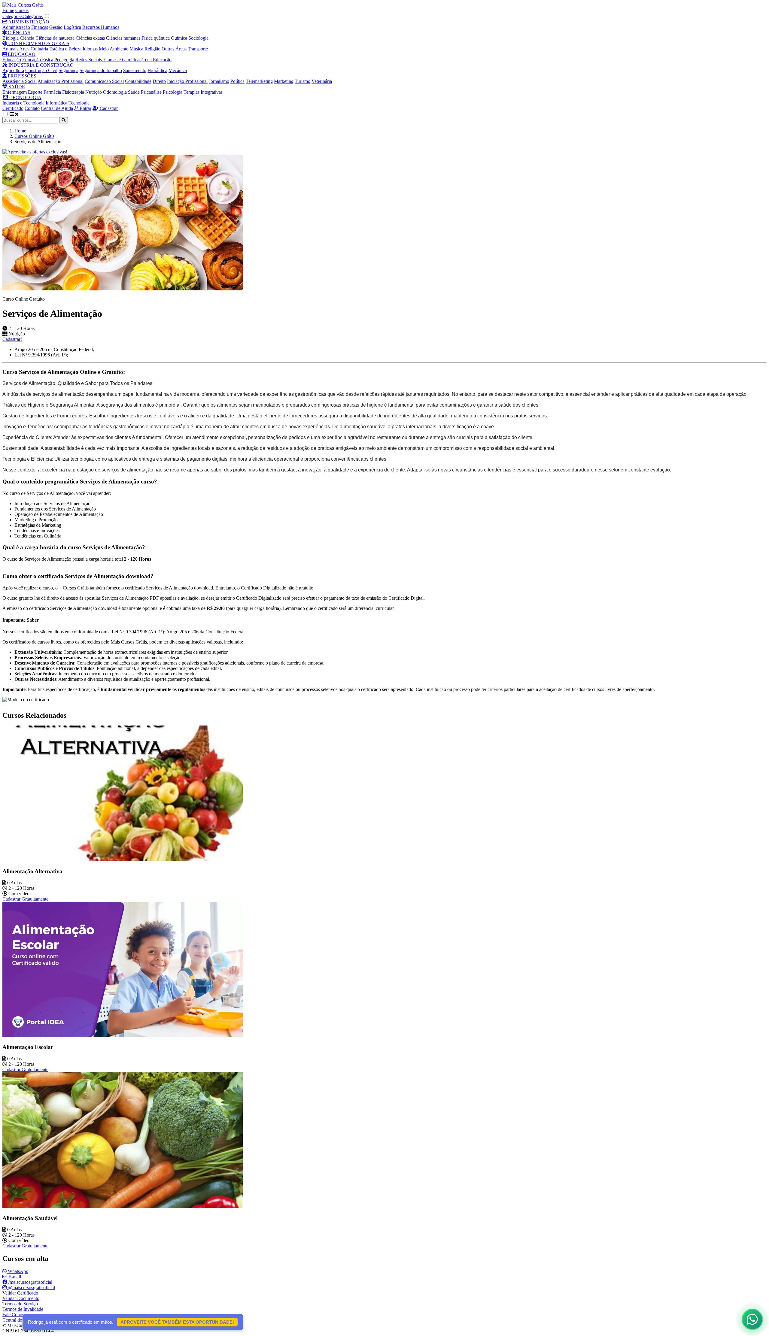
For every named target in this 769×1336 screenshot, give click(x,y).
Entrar (84, 108)
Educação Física (37, 59)
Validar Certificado (20, 1292)
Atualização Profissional (61, 81)
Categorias (12, 16)
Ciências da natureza (54, 38)
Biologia (10, 38)
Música (136, 48)
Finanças (39, 27)
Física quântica (155, 38)
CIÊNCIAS (18, 32)
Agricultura (13, 70)
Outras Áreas (174, 48)
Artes (24, 48)
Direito (159, 81)
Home (8, 10)
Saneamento (134, 70)
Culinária (39, 48)
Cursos (22, 10)
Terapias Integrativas (203, 92)
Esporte (35, 92)
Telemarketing (259, 81)
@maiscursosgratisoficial (31, 1287)
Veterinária (322, 81)
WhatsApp (17, 1271)
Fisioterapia (73, 92)
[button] (8, 114)
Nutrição (93, 92)
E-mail (14, 1276)
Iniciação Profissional (187, 81)
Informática (56, 102)
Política (237, 81)
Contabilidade (138, 81)
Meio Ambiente (113, 48)
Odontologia (115, 92)
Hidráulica (157, 70)
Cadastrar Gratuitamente (25, 898)
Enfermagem (14, 92)
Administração (16, 27)
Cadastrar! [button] (12, 339)
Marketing (283, 81)
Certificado (12, 108)
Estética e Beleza (65, 48)
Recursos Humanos (100, 27)
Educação (11, 59)
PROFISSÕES (21, 75)
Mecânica (178, 70)
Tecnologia (79, 102)
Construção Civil (41, 70)
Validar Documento (20, 1298)
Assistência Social (19, 81)
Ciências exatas (90, 38)
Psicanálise (151, 92)
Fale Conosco (15, 1314)
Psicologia (172, 92)
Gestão (55, 27)
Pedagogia (64, 59)
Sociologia (198, 38)
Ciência (27, 38)
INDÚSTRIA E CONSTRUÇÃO (40, 65)
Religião (152, 48)
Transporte (198, 48)
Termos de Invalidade (22, 1309)
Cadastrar (108, 108)
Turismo (302, 81)
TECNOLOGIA (24, 97)
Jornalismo (219, 81)
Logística (72, 27)
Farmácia (52, 92)
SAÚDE (16, 86)
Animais (10, 48)
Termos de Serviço (20, 1303)
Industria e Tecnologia (23, 102)
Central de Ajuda (57, 108)
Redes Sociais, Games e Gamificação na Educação (123, 59)
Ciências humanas (123, 38)
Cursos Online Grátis (34, 136)
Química (179, 38)
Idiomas (90, 48)
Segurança (68, 70)
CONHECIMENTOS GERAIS (38, 43)
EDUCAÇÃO (21, 54)
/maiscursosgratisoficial (29, 1282)
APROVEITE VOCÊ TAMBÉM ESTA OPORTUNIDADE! (177, 1322)
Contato (32, 108)
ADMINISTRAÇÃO (28, 21)
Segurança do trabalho (101, 70)
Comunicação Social (104, 81)
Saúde (134, 92)
